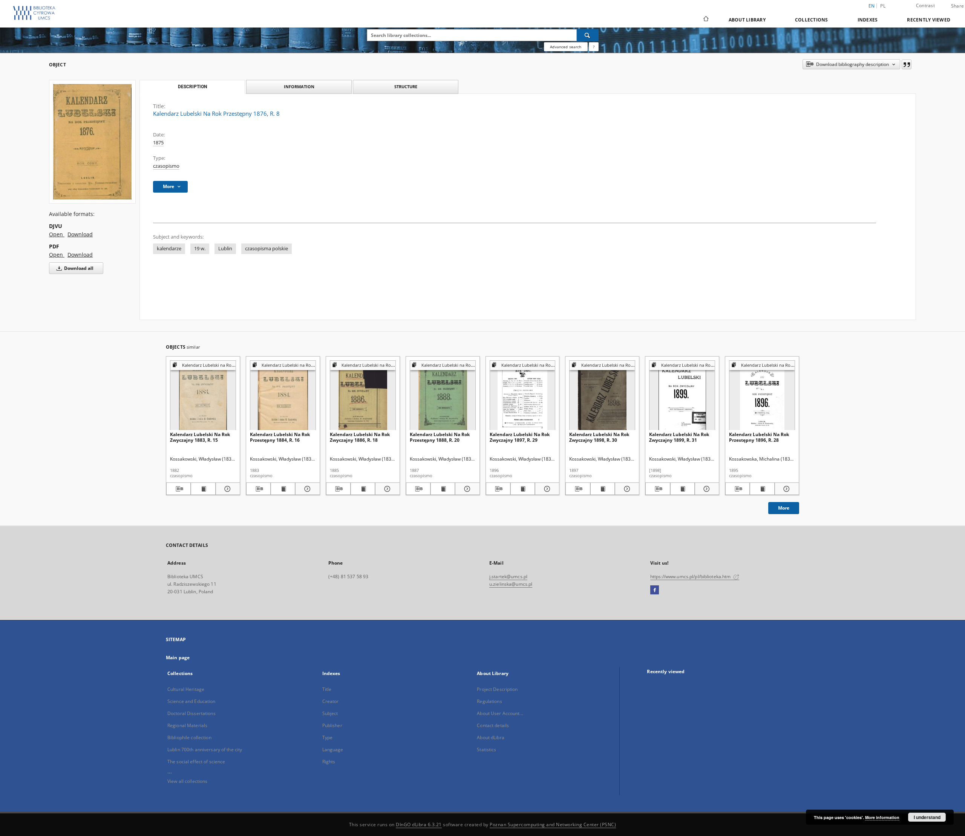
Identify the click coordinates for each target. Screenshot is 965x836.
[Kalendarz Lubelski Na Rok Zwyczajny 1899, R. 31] (682, 395)
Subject (330, 713)
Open (56, 234)
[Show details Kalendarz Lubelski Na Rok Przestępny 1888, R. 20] (466, 489)
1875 (158, 142)
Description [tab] (192, 86)
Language (332, 749)
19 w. (199, 248)
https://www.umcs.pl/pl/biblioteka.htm (691, 576)
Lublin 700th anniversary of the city (204, 749)
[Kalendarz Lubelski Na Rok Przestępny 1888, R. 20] (442, 395)
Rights (328, 761)
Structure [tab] (405, 86)
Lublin (225, 248)
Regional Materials (187, 725)
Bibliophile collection (189, 737)
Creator (330, 701)
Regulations (489, 701)
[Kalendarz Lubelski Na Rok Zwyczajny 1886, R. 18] (362, 395)
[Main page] (705, 19)
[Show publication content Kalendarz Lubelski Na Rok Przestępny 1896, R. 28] (762, 489)
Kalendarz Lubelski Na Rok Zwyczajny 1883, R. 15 (200, 437)
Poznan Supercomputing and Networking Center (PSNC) (553, 824)
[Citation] (906, 64)
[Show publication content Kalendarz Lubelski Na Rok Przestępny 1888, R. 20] (443, 489)
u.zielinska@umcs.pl (510, 584)
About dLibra (490, 737)
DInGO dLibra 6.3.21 (419, 824)
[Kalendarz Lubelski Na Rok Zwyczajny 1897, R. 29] (522, 395)
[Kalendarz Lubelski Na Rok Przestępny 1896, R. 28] (762, 395)
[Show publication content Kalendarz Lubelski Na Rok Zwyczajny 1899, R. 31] (682, 489)
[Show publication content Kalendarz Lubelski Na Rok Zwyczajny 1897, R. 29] (523, 489)
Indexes (868, 20)
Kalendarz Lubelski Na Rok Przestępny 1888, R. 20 (440, 437)
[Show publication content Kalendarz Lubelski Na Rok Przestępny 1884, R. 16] (283, 489)
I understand (927, 817)
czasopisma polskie (266, 248)
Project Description (497, 689)
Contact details (493, 725)
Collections (811, 20)
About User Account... (500, 713)
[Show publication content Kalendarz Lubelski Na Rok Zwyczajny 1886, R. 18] (363, 489)
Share (957, 6)
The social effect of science (196, 761)
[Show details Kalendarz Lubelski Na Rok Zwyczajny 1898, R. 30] (626, 489)
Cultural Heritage (185, 689)
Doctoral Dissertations (191, 713)
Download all (78, 268)
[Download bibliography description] (178, 489)
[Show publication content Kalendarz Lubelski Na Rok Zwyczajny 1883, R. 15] (203, 489)
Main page (178, 657)
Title (327, 689)
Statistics (486, 749)
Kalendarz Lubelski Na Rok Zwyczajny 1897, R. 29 (520, 437)
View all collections (187, 781)
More (783, 508)
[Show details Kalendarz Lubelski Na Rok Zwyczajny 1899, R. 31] (706, 489)
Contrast (925, 5)
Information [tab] (299, 86)
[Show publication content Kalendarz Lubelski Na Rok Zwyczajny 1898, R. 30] (602, 489)
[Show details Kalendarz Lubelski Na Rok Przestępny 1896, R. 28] (786, 489)
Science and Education (191, 701)
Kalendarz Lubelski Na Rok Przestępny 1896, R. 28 (759, 437)
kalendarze (169, 248)
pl (882, 5)
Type (327, 737)
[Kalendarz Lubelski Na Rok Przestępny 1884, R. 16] (283, 395)
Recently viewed (928, 20)
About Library (747, 20)
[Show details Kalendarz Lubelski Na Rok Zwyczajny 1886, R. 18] (386, 489)
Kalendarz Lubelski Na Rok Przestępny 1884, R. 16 (280, 437)
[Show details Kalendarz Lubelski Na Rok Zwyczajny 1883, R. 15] (227, 489)
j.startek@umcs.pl (508, 576)
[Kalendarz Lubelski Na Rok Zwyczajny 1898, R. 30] (602, 395)
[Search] (588, 35)
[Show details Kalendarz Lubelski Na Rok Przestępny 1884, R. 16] (306, 489)
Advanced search (565, 46)
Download (80, 234)
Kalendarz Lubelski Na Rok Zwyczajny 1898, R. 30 (599, 437)
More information (882, 817)
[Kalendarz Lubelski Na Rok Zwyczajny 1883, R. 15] (203, 395)
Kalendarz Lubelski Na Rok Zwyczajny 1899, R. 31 (679, 437)
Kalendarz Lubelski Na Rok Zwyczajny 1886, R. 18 (360, 437)
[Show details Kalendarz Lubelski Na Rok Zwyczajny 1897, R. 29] (546, 489)
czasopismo (166, 166)
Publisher (332, 725)
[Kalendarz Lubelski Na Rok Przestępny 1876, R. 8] (92, 141)
